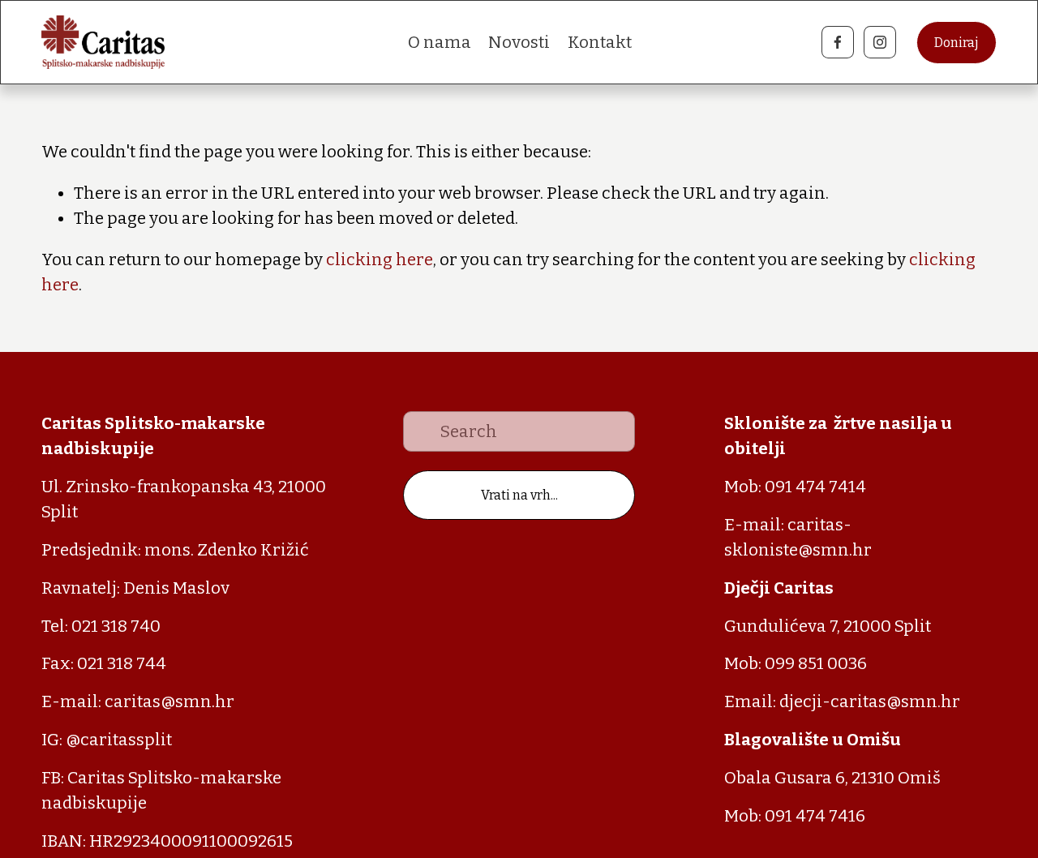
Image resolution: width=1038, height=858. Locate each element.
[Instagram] (880, 42)
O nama (439, 42)
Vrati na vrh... (519, 495)
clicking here (379, 259)
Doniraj (956, 42)
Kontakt (600, 42)
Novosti (519, 42)
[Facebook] (837, 42)
